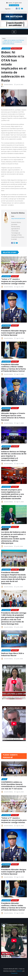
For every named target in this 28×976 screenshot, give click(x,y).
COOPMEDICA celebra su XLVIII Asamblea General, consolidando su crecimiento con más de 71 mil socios (13, 785)
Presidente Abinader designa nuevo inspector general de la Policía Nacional (13, 332)
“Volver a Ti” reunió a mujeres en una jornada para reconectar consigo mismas (14, 281)
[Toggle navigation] (14, 31)
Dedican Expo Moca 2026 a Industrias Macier (12, 654)
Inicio (3, 38)
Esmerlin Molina (8, 84)
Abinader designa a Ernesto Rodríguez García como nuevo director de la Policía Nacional (13, 416)
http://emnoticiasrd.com (18, 218)
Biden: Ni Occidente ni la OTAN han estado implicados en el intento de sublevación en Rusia (13, 41)
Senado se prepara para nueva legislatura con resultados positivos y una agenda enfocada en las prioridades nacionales (12, 494)
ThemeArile (14, 973)
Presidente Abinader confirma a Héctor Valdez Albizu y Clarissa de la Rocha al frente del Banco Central (13, 367)
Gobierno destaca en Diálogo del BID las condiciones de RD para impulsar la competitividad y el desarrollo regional (13, 455)
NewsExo (19, 971)
